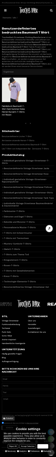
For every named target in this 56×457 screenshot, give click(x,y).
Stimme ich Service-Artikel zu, (21, 423)
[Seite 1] (26, 123)
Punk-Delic (6, 332)
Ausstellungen (34, 328)
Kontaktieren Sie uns (37, 332)
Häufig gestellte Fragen (12, 354)
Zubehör (9, 418)
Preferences (35, 451)
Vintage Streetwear (10, 321)
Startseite (7, 18)
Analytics (23, 451)
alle (14, 18)
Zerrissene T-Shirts (40, 148)
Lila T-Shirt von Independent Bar (16, 148)
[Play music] (49, 228)
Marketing (47, 451)
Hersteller (32, 324)
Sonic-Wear (7, 336)
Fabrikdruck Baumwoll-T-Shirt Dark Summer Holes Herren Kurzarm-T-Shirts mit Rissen (13, 110)
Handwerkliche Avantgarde (13, 343)
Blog (4, 357)
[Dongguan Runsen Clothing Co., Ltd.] (28, 10)
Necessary (11, 451)
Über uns (32, 321)
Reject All (13, 446)
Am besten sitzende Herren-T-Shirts (18, 140)
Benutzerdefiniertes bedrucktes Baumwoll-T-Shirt (24, 144)
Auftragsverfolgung (10, 361)
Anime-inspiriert (9, 339)
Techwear (6, 328)
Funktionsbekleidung (11, 324)
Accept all (43, 446)
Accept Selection (28, 446)
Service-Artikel (32, 423)
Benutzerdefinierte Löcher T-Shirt (17, 136)
